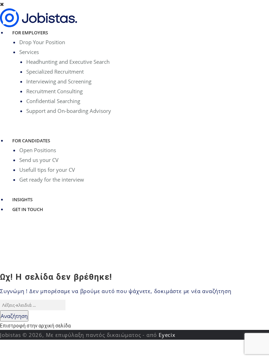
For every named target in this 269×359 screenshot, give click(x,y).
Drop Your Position (42, 42)
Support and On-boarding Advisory (68, 110)
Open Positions (37, 150)
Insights (22, 199)
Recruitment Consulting (54, 91)
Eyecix (167, 334)
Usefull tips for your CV (47, 169)
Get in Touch (27, 209)
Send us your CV (38, 159)
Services (29, 51)
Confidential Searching (53, 100)
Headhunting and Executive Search (68, 61)
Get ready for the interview (51, 179)
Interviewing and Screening (58, 81)
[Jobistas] (38, 17)
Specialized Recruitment (55, 71)
